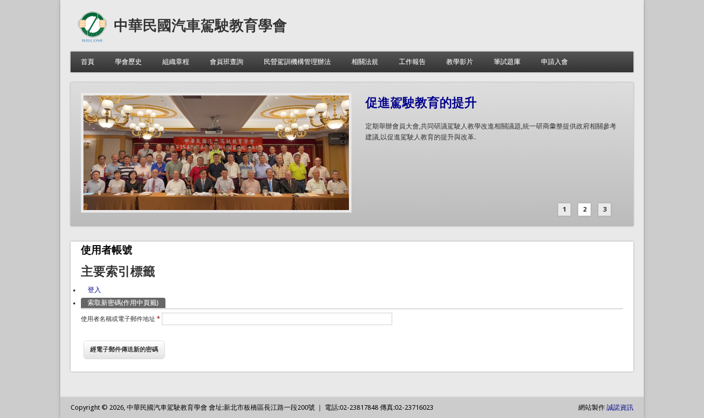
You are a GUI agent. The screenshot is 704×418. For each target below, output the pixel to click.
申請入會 (554, 62)
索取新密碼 (123, 303)
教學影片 (459, 62)
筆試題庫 (507, 62)
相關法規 (364, 62)
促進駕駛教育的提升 (421, 102)
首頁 (87, 62)
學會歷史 (128, 62)
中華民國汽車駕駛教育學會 (200, 25)
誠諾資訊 (620, 407)
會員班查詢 (226, 62)
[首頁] (92, 41)
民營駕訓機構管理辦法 (297, 62)
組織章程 (175, 62)
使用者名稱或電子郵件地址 (120, 319)
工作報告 (412, 62)
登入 (94, 290)
